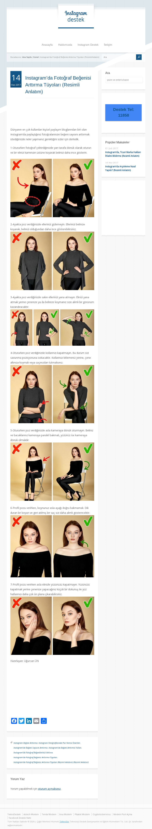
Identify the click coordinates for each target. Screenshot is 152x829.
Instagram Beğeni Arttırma (25, 742)
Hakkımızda (65, 44)
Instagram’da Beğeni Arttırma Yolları (65, 747)
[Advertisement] (66, 116)
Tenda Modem (49, 814)
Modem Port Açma (122, 814)
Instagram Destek (88, 44)
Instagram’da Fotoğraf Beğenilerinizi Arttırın (33, 752)
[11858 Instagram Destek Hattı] (76, 23)
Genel (36, 57)
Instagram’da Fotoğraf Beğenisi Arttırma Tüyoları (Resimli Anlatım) (58, 84)
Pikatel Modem (82, 814)
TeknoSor (64, 821)
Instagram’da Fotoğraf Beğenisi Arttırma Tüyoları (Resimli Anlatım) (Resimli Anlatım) (51, 762)
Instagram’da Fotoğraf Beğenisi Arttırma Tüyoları (35, 757)
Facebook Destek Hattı (20, 817)
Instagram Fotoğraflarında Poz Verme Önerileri (59, 742)
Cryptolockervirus (101, 814)
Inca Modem (65, 814)
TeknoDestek (14, 814)
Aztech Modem (31, 814)
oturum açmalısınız (49, 788)
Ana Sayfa (27, 57)
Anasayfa (47, 44)
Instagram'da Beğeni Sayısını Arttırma (30, 747)
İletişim (108, 44)
